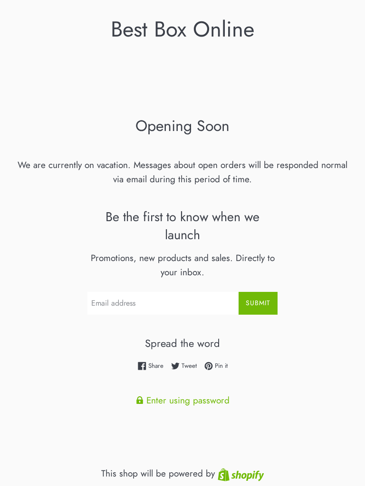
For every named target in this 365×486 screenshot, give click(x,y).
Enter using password (187, 400)
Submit (258, 303)
